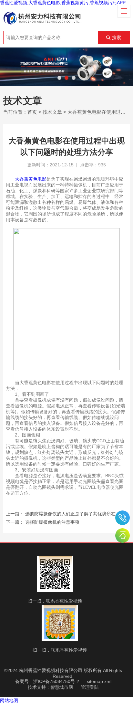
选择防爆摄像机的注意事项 (52, 522)
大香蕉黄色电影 (30, 179)
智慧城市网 (61, 687)
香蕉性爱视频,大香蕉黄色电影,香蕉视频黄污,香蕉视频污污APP (63, 2)
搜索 (116, 37)
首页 (32, 112)
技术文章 (52, 112)
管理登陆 (90, 687)
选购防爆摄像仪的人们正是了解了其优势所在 (70, 513)
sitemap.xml (99, 681)
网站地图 (9, 700)
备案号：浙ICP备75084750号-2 (47, 681)
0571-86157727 (122, 517)
